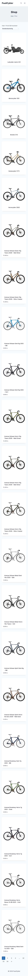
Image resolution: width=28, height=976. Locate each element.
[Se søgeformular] (21, 3)
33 (3, 961)
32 (23, 958)
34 (7, 961)
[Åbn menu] (24, 3)
